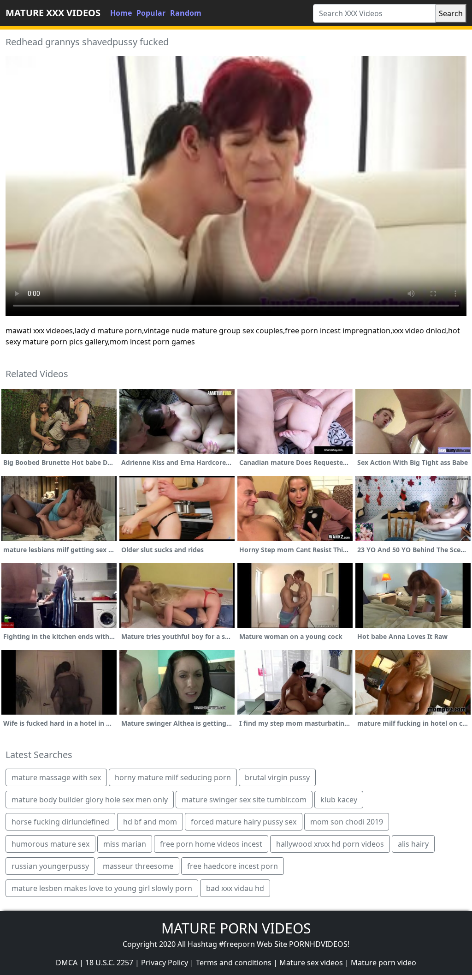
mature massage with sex (56, 777)
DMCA (66, 962)
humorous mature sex (50, 844)
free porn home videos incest (211, 844)
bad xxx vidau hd (235, 888)
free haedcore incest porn (232, 866)
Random (185, 13)
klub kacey (338, 799)
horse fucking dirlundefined (60, 822)
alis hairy (413, 844)
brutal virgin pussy (277, 777)
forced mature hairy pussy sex (243, 822)
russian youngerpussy (50, 866)
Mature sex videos (311, 962)
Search (451, 13)
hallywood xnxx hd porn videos (330, 844)
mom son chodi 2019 (346, 822)
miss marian (124, 844)
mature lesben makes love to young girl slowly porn (102, 888)
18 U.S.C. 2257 (109, 962)
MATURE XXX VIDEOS (53, 12)
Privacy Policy (164, 962)
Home (121, 13)
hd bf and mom (150, 822)
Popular (150, 13)
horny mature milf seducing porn (173, 777)
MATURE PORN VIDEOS (236, 928)
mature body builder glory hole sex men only (90, 799)
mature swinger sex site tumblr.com (244, 799)
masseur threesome (138, 866)
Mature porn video (383, 962)
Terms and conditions (233, 962)
